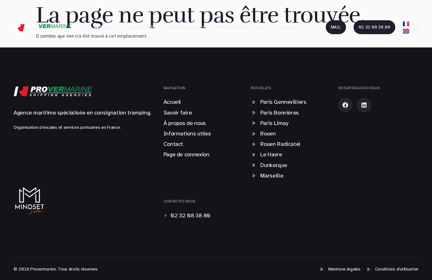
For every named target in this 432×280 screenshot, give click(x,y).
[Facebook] (345, 105)
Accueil (104, 27)
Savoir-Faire (138, 27)
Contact (288, 27)
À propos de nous (185, 27)
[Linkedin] (364, 105)
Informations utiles (242, 27)
